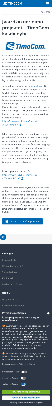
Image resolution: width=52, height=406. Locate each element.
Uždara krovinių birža (13, 266)
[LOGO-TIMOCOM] (12, 3)
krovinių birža (35, 86)
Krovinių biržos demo (13, 306)
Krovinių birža (9, 260)
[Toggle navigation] (47, 3)
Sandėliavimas (9, 272)
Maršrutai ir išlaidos (12, 284)
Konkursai (7, 278)
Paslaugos (7, 253)
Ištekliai (6, 292)
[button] (3, 237)
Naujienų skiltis (10, 299)
